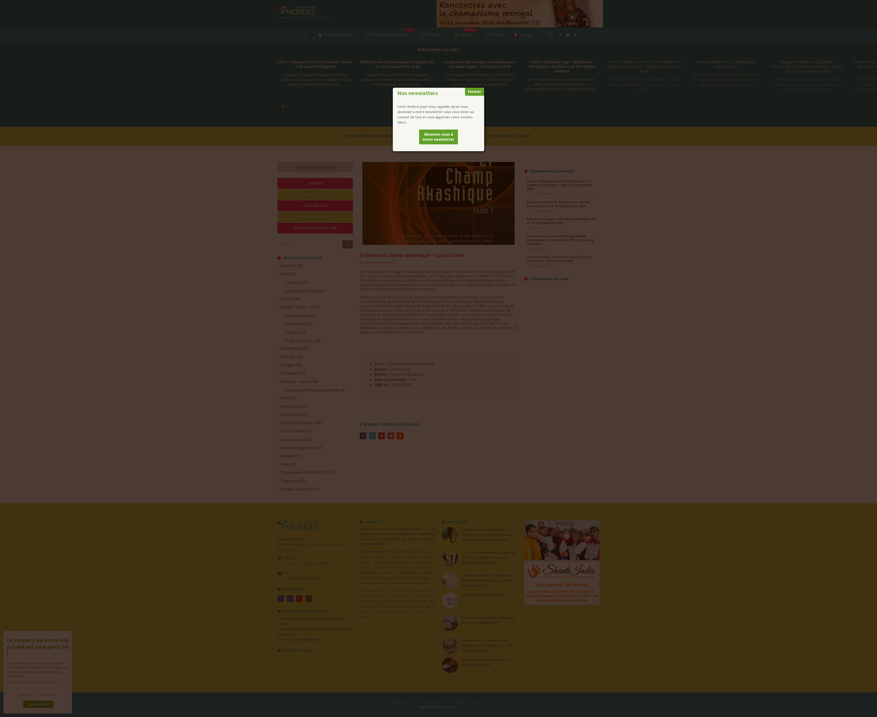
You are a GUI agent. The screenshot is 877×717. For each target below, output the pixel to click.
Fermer (474, 91)
